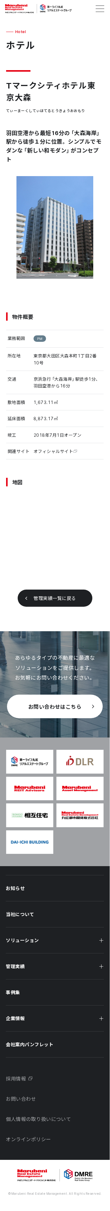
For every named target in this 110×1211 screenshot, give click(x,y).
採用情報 (16, 1078)
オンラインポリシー (28, 1139)
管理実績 (15, 966)
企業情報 (15, 1018)
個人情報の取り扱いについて (38, 1118)
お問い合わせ (21, 1098)
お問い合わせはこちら (55, 706)
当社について (20, 914)
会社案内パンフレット (29, 1044)
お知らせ (15, 888)
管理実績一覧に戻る (55, 598)
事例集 (13, 992)
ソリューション (22, 940)
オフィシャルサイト (53, 451)
